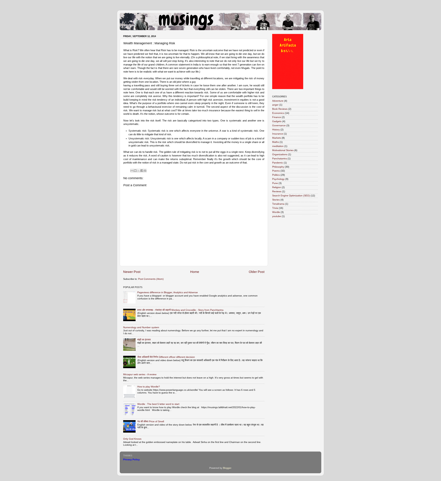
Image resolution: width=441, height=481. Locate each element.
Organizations (279, 154)
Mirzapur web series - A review (139, 374)
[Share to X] (138, 170)
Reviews (276, 191)
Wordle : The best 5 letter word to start (158, 404)
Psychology (278, 179)
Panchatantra (279, 158)
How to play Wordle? (148, 386)
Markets (276, 138)
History (276, 129)
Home (194, 272)
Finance (276, 117)
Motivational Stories (283, 150)
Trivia (275, 208)
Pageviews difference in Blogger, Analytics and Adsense (167, 292)
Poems (276, 171)
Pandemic (277, 162)
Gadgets (276, 121)
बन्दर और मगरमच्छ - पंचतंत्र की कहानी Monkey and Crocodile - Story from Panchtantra (180, 310)
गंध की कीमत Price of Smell (150, 421)
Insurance (277, 133)
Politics (276, 175)
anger (275, 105)
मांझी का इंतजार (144, 339)
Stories (276, 199)
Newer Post (131, 272)
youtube (276, 216)
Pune (275, 183)
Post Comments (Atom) (151, 279)
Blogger (227, 468)
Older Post (256, 272)
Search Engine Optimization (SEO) (291, 195)
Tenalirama (278, 204)
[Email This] (132, 170)
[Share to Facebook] (141, 170)
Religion (276, 187)
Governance (279, 125)
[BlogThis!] (135, 170)
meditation (278, 146)
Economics (278, 113)
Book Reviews (280, 109)
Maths (275, 142)
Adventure (277, 101)
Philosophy (278, 167)
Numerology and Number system (141, 327)
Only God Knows (132, 439)
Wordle (276, 212)
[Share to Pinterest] (145, 170)
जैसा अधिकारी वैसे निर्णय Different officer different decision (166, 357)
